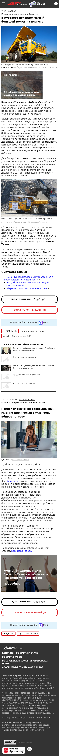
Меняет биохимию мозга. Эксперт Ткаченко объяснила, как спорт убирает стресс (26, 574)
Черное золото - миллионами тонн (27, 288)
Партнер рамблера (25, 742)
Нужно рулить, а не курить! (24, 357)
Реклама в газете (12, 657)
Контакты (8, 653)
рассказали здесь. (21, 551)
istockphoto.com (20, 459)
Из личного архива (47, 67)
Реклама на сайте (27, 653)
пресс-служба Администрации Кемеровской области (24, 222)
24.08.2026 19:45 (9, 399)
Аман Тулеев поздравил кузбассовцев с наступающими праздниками (28, 278)
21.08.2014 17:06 (8, 11)
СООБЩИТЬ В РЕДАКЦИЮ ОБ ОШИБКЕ (22, 667)
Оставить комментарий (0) (30, 310)
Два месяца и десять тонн (24, 383)
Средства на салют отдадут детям (27, 375)
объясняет (12, 481)
